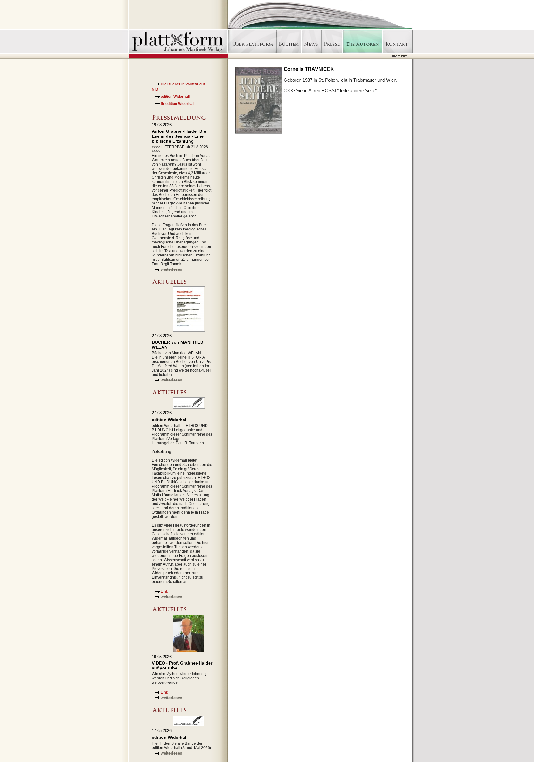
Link (164, 591)
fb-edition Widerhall (177, 103)
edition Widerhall (175, 96)
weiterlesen (171, 269)
